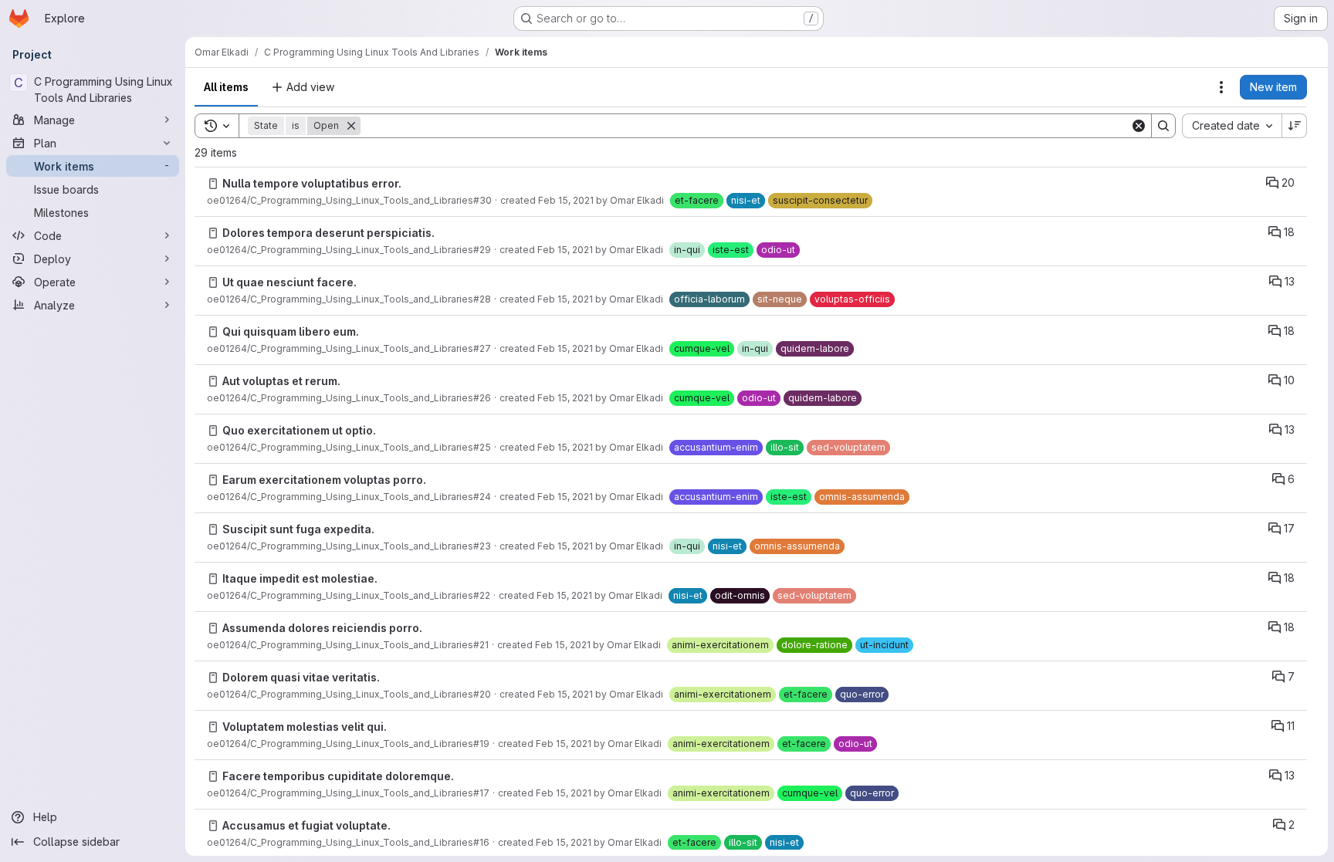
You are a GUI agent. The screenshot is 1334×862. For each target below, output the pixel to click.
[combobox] (1232, 125)
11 (1291, 725)
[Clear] (1138, 126)
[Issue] (213, 183)
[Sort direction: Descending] (1294, 125)
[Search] (1163, 125)
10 (1289, 380)
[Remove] (351, 126)
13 (1290, 281)
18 (1289, 231)
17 (1289, 528)
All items (226, 86)
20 (1288, 182)
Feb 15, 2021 (566, 200)
